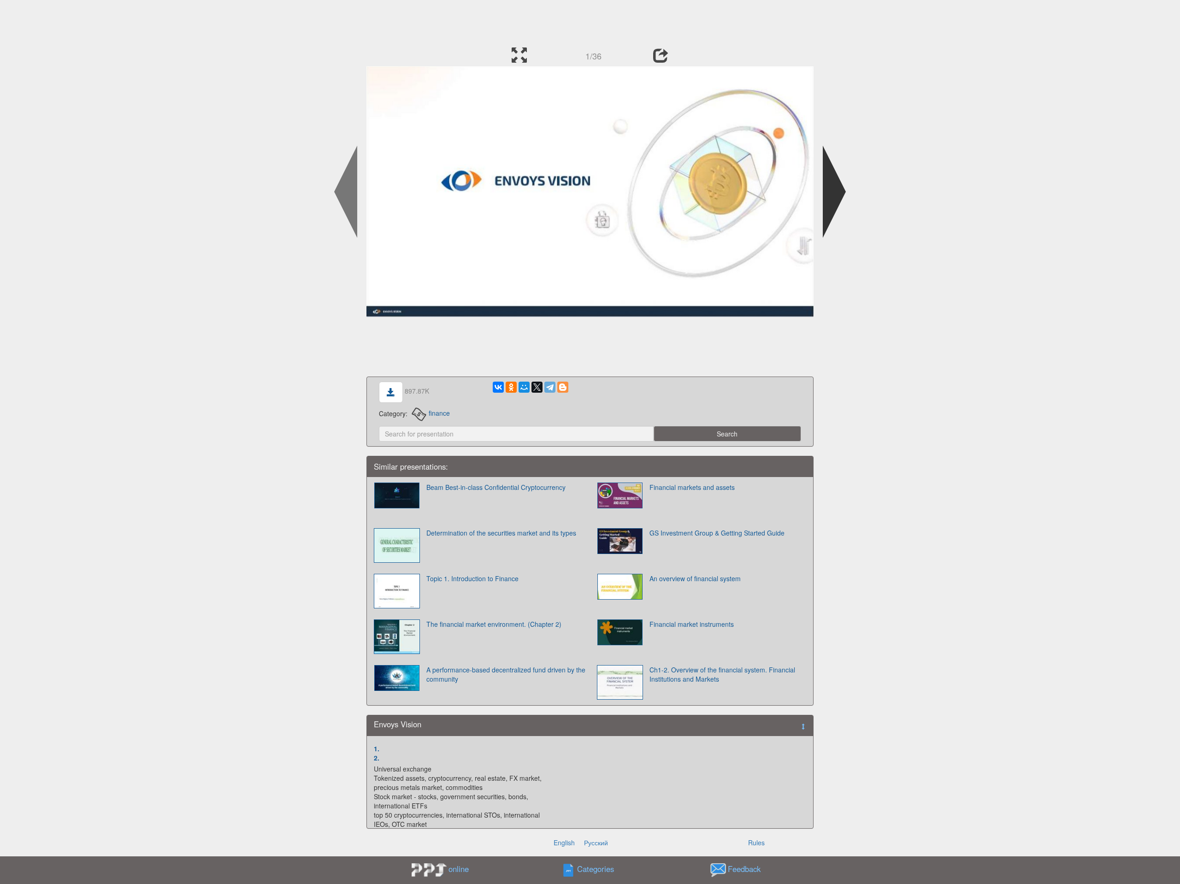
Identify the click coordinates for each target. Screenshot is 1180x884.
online (458, 868)
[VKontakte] (498, 387)
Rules (756, 842)
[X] (537, 387)
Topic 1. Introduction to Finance (472, 578)
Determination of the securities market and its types (501, 532)
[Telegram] (549, 387)
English (564, 842)
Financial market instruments (691, 624)
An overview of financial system (695, 578)
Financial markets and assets (692, 487)
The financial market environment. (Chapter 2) (493, 624)
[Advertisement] (590, 20)
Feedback (744, 868)
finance (439, 413)
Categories (595, 868)
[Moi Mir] (524, 387)
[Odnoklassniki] (511, 387)
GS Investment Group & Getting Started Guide (717, 532)
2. (376, 757)
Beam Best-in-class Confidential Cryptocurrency (496, 487)
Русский (596, 842)
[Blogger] (562, 387)
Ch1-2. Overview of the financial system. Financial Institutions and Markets (722, 674)
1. (376, 748)
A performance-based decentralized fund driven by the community (505, 674)
